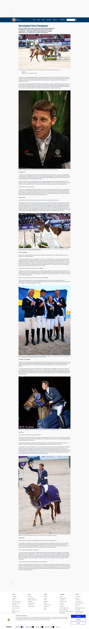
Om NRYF (55, 19)
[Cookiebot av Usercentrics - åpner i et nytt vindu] (8, 627)
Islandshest (46, 601)
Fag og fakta (62, 599)
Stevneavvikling (31, 606)
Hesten (13, 599)
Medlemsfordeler (31, 603)
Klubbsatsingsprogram (32, 599)
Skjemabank (62, 612)
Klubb (38, 19)
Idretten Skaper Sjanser (64, 608)
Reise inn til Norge (15, 606)
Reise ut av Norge (15, 608)
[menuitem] (19, 594)
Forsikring (62, 603)
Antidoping (14, 596)
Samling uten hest (15, 611)
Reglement (14, 604)
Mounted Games (47, 604)
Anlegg (61, 596)
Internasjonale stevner (16, 601)
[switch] (32, 627)
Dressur (45, 598)
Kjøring (45, 603)
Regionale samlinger (16, 603)
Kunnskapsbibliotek (63, 609)
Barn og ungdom (63, 598)
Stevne (13, 612)
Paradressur (46, 606)
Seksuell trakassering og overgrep (66, 611)
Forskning (62, 604)
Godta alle (78, 616)
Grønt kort (14, 598)
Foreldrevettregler (63, 601)
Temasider (49, 19)
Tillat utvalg (78, 619)
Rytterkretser (31, 604)
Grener (43, 19)
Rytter (13, 609)
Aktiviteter (30, 596)
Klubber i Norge (31, 598)
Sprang (45, 608)
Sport (34, 19)
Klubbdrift (30, 601)
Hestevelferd (62, 606)
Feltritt (45, 599)
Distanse (45, 596)
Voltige (45, 609)
